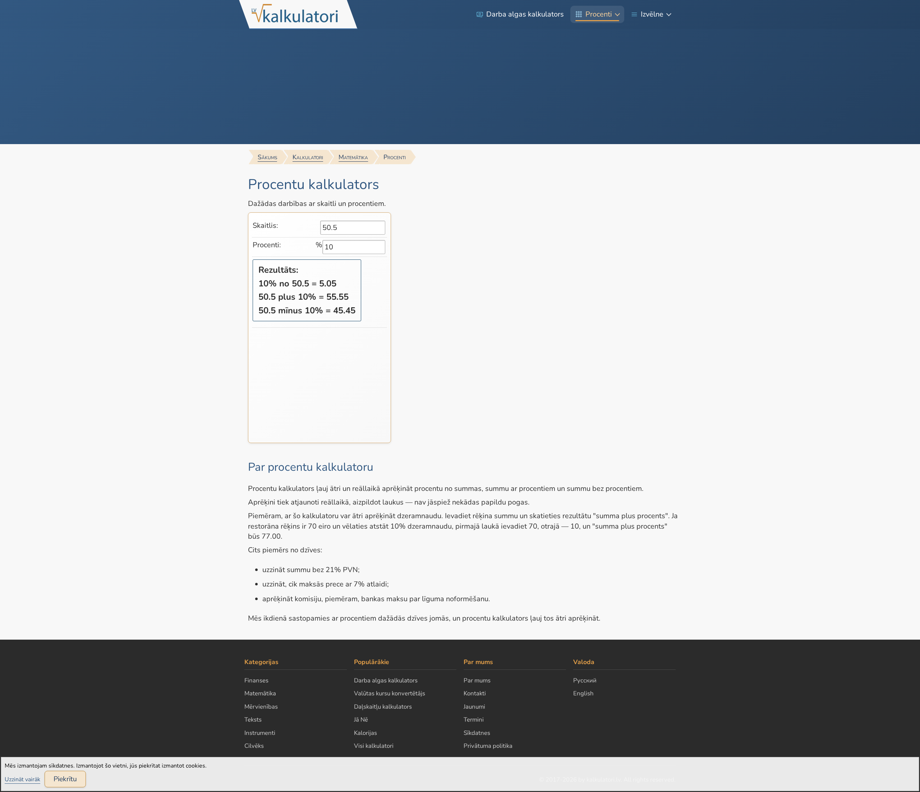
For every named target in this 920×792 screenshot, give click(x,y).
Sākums (267, 157)
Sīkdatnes (477, 733)
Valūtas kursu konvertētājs (389, 693)
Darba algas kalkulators (525, 14)
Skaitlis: (265, 225)
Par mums (477, 680)
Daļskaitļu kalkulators (383, 707)
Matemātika (353, 157)
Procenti (598, 14)
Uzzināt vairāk (22, 779)
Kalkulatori (308, 157)
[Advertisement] (460, 86)
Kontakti (475, 693)
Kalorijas (365, 733)
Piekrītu (65, 779)
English (583, 693)
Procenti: (267, 245)
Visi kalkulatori (374, 746)
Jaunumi (474, 707)
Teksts (253, 719)
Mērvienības (261, 707)
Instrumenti (259, 733)
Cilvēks (254, 746)
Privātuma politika (488, 746)
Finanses (256, 680)
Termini (474, 719)
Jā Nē (361, 719)
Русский (585, 680)
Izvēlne (652, 14)
